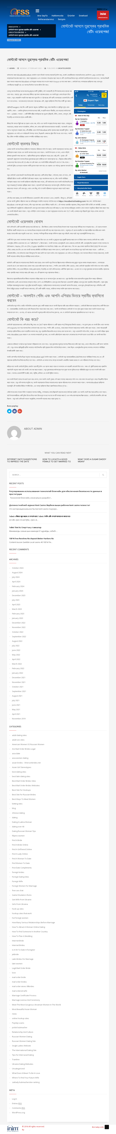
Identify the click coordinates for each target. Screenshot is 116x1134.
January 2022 (17, 673)
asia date (16, 753)
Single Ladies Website (21, 1045)
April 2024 (16, 581)
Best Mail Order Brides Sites (24, 781)
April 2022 (16, 659)
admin (12, 68)
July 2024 (15, 577)
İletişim (61, 19)
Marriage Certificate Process (24, 995)
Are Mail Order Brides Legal (23, 749)
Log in (14, 1099)
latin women (17, 963)
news (14, 1014)
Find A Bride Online (20, 844)
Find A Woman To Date (21, 858)
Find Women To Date (21, 863)
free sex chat (17, 890)
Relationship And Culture (22, 1032)
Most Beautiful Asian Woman (24, 1009)
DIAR (101, 9)
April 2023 (16, 604)
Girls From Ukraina (20, 904)
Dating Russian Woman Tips (24, 831)
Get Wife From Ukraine (21, 899)
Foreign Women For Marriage (24, 886)
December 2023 (18, 595)
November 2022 (18, 627)
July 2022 (15, 645)
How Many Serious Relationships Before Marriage (33, 922)
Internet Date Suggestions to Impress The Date (22, 460)
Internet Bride (18, 940)
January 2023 (17, 618)
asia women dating (20, 758)
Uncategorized (16, 32)
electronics (103, 15)
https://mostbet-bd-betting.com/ (72, 201)
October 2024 (17, 568)
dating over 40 (18, 826)
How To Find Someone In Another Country (30, 931)
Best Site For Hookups (21, 790)
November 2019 (18, 718)
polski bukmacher (19, 1027)
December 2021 (18, 677)
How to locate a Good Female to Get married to (56, 460)
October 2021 (17, 686)
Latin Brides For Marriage (22, 959)
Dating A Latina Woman (22, 822)
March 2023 (17, 609)
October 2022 (17, 632)
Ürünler (71, 15)
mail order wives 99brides (23, 986)
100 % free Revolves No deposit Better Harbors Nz (31, 538)
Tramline (16, 1059)
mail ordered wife (19, 991)
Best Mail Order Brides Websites (26, 785)
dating (14, 817)
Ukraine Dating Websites (22, 1064)
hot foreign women (20, 918)
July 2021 (15, 700)
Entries (17, 1103)
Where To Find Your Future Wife (25, 1077)
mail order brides (19, 981)
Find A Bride (17, 840)
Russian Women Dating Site (24, 1041)
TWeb (27, 1129)
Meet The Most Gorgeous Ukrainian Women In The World (36, 1004)
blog (14, 808)
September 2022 (19, 636)
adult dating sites (19, 735)
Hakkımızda (57, 15)
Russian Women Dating (22, 1036)
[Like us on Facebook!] (107, 1127)
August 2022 (17, 641)
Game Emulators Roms (22, 895)
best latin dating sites (21, 776)
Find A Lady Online (20, 854)
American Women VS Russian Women (28, 744)
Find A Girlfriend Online (22, 849)
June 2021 (16, 705)
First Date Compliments (22, 867)
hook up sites (18, 909)
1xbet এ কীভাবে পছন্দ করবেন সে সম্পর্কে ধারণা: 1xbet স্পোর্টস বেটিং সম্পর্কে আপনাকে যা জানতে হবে (39, 516)
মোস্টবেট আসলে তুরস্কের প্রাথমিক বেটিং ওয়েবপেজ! (23, 29)
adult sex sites (18, 740)
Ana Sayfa (42, 15)
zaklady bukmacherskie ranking (25, 1082)
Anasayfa (13, 26)
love (14, 972)
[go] (103, 475)
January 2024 (17, 591)
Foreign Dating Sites (20, 877)
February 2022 (18, 668)
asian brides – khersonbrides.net (26, 762)
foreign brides (18, 872)
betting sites (17, 803)
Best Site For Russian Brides (24, 794)
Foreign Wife (17, 881)
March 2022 (17, 664)
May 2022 (16, 654)
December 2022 (18, 622)
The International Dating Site (24, 1050)
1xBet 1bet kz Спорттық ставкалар (25, 527)
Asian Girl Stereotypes (21, 767)
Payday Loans (18, 1023)
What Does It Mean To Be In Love (26, 1073)
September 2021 (19, 691)
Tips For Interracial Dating (23, 1055)
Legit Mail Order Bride (21, 968)
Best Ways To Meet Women (24, 799)
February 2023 (18, 613)
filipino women (18, 835)
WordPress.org (18, 1112)
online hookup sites (20, 1018)
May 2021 (16, 709)
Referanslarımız (46, 19)
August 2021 (17, 696)
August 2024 (17, 572)
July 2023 (15, 600)
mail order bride (19, 977)
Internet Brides (18, 945)
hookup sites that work (22, 913)
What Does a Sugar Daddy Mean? (92, 460)
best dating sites (19, 772)
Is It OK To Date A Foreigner (23, 949)
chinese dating (18, 813)
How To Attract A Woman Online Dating (28, 927)
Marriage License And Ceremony (26, 1000)
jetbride (15, 954)
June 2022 (16, 650)
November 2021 (18, 682)
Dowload (83, 15)
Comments (18, 1108)
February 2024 (18, 586)
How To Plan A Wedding (22, 936)
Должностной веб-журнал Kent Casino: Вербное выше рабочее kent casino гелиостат (49, 505)
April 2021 (16, 714)
